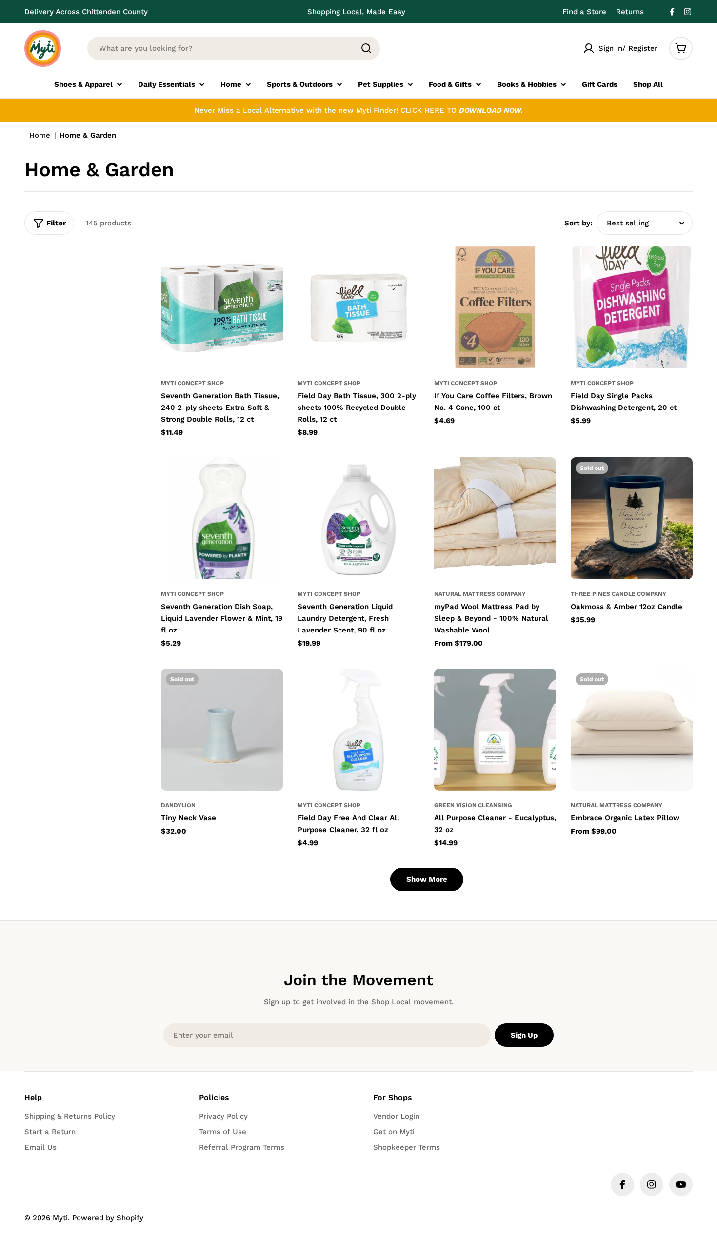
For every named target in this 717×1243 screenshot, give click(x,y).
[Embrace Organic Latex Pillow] (632, 730)
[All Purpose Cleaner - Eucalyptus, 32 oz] (495, 730)
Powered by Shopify (107, 1217)
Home (39, 135)
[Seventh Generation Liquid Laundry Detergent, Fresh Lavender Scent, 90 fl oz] (358, 518)
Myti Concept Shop (192, 383)
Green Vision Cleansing (473, 805)
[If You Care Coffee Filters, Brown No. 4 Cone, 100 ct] (495, 307)
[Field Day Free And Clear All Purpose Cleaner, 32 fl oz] (358, 730)
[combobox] (233, 48)
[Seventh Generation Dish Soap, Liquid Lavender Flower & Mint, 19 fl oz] (222, 518)
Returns (630, 11)
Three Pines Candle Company (618, 594)
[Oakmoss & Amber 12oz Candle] (632, 518)
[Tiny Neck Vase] (222, 730)
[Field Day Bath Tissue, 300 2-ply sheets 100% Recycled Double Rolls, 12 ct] (358, 307)
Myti (60, 1217)
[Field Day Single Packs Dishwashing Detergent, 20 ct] (632, 307)
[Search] (366, 48)
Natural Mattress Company (480, 594)
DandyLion (178, 805)
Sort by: (578, 223)
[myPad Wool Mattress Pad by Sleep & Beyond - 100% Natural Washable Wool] (495, 518)
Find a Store (584, 11)
